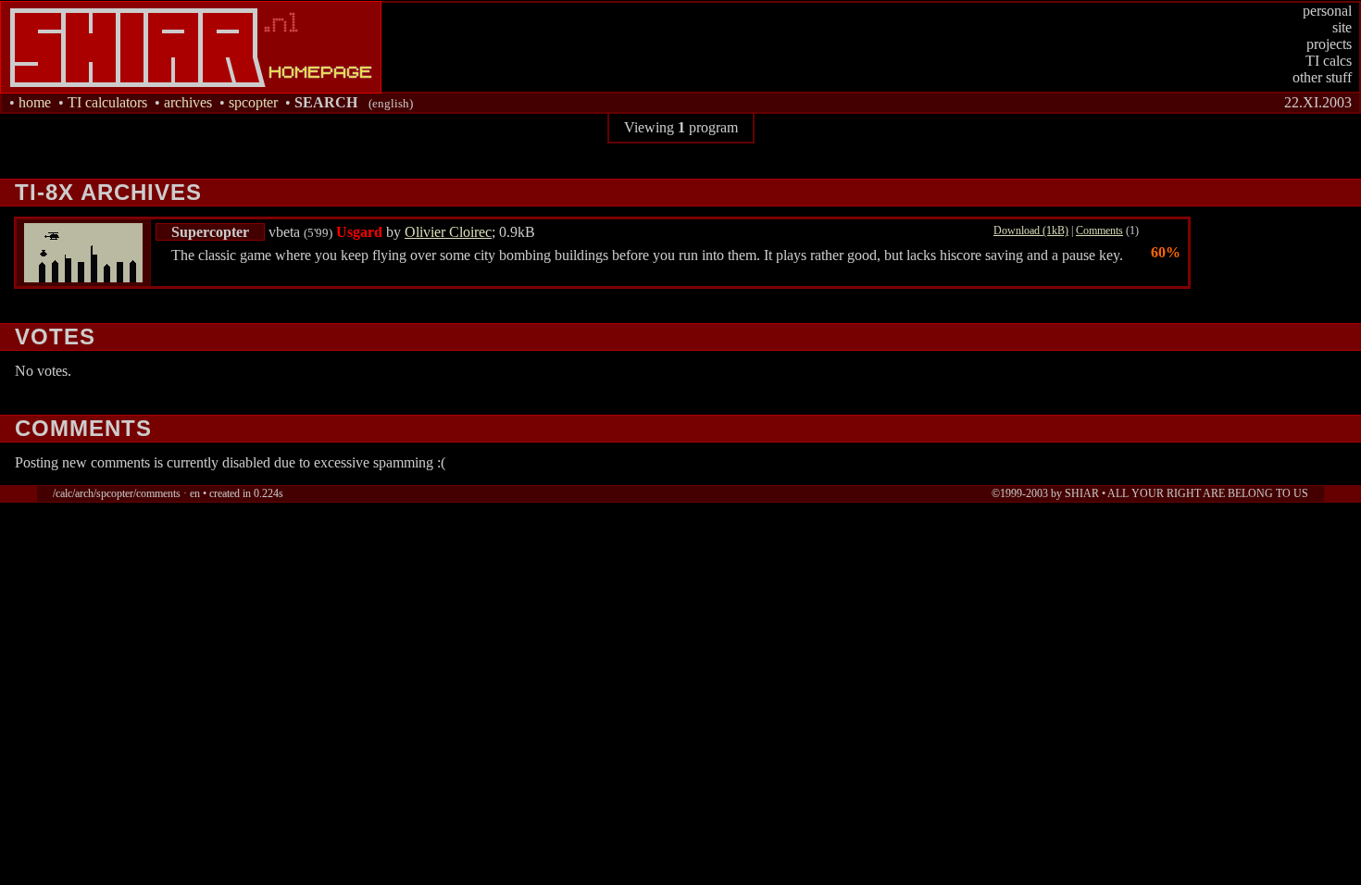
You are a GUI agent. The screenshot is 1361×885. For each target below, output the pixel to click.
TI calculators (107, 102)
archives (188, 102)
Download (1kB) (1030, 230)
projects (1329, 44)
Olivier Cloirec (448, 232)
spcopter (253, 102)
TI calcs (1328, 61)
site (1342, 27)
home (35, 102)
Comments (1099, 230)
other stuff (1322, 77)
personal (1327, 11)
